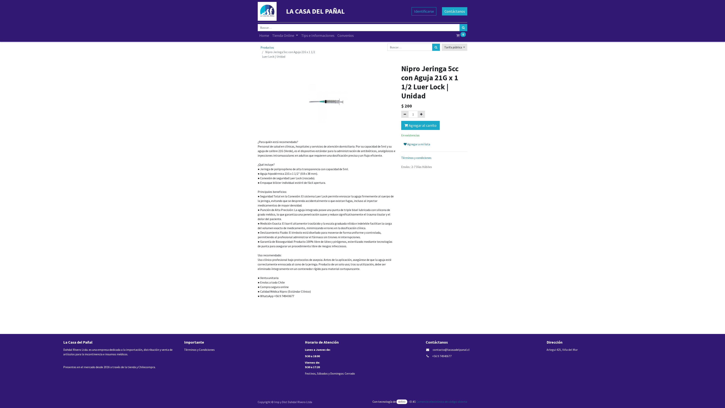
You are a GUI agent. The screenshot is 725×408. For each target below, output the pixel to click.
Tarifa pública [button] (453, 47)
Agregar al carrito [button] (422, 125)
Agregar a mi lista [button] (418, 144)
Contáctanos (454, 11)
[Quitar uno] (405, 114)
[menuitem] (264, 35)
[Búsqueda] (463, 27)
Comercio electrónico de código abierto (441, 401)
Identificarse (424, 11)
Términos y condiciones (416, 158)
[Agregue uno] (421, 114)
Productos (267, 47)
